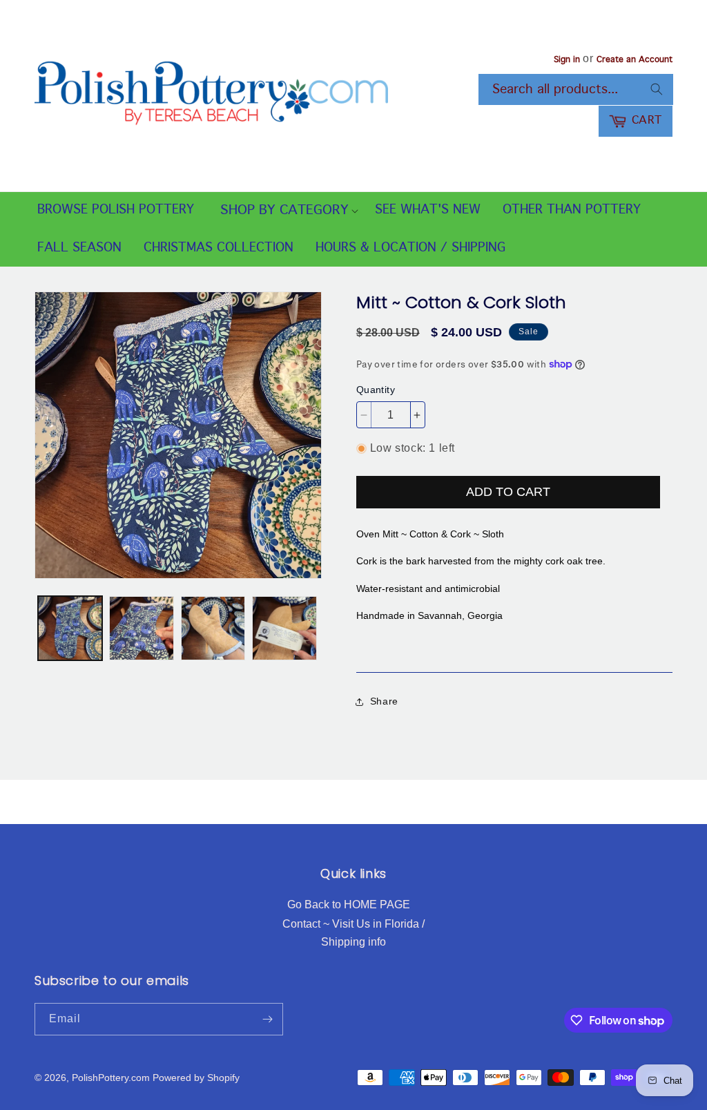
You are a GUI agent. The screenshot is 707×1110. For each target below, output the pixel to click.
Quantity (375, 389)
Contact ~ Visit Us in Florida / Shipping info (353, 933)
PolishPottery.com (111, 1077)
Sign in (567, 60)
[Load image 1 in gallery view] (70, 628)
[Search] (656, 89)
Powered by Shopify (196, 1077)
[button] (284, 211)
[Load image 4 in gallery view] (284, 628)
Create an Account (634, 60)
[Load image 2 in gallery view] (141, 628)
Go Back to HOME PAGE (348, 904)
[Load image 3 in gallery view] (213, 628)
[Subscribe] (267, 1019)
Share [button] (384, 701)
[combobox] (575, 89)
